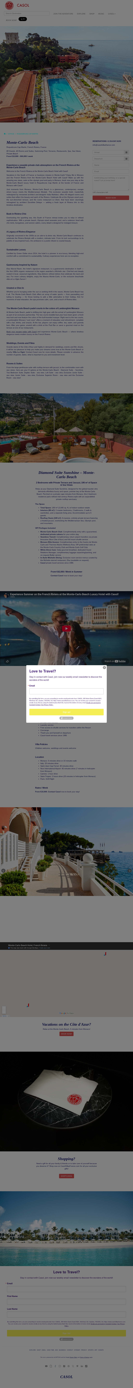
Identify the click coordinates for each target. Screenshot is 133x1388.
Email (32, 686)
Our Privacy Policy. (47, 705)
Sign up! (66, 711)
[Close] (104, 667)
